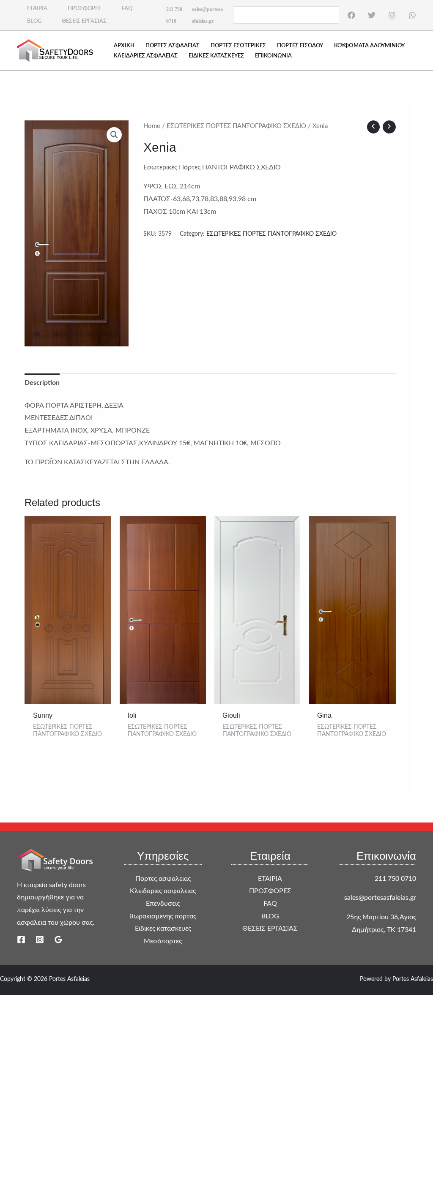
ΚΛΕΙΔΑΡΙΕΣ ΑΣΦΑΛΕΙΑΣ (146, 56)
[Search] (333, 15)
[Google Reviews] (58, 939)
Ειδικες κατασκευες (163, 928)
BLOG (34, 21)
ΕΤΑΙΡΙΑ (37, 8)
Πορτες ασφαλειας (163, 878)
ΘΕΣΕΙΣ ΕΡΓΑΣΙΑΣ (84, 21)
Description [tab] (42, 382)
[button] (114, 134)
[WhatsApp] (412, 15)
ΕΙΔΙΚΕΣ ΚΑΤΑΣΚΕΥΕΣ (216, 56)
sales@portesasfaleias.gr (380, 897)
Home (151, 126)
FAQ (127, 8)
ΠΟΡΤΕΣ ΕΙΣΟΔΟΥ (300, 46)
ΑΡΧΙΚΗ (124, 46)
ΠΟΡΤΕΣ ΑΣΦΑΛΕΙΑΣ (172, 46)
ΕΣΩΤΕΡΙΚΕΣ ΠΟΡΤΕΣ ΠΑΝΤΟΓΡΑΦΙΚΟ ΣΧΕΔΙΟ (236, 126)
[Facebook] (351, 15)
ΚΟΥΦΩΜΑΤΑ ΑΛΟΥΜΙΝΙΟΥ (369, 46)
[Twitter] (371, 15)
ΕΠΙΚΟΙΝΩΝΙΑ (273, 56)
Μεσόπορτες (163, 941)
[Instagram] (392, 15)
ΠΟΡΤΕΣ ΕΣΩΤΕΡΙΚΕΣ (238, 46)
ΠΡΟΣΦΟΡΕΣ (84, 8)
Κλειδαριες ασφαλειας (163, 891)
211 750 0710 (395, 878)
